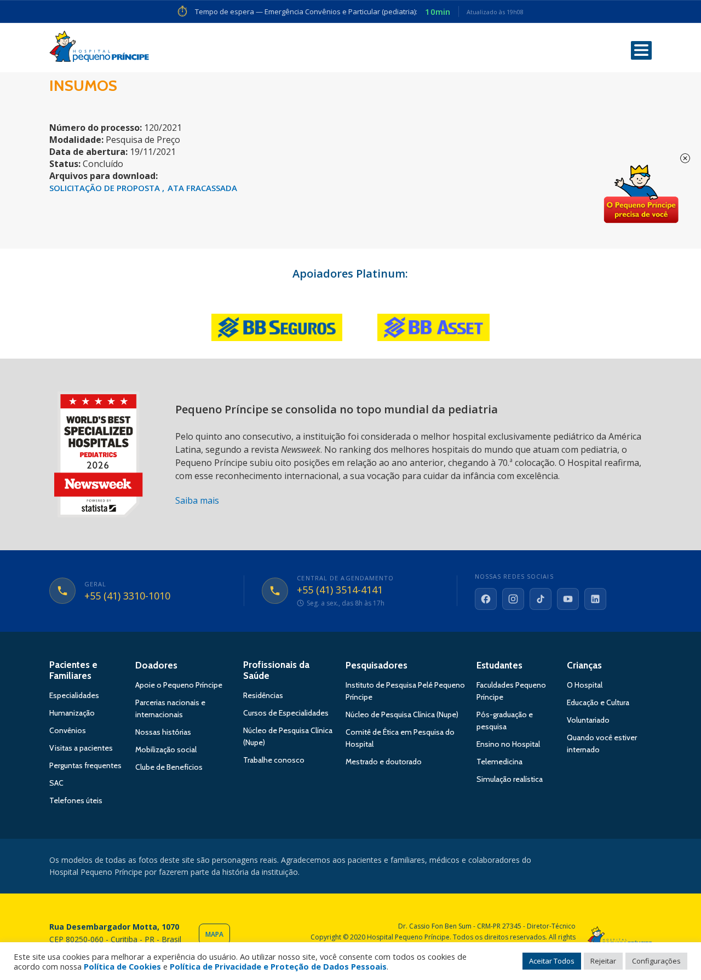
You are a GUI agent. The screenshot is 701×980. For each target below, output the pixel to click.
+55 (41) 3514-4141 (340, 590)
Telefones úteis (75, 800)
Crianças (584, 665)
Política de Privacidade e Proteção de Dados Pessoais (278, 966)
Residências (263, 695)
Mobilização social (166, 749)
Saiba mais (197, 500)
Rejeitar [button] (603, 961)
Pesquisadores (376, 665)
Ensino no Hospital (508, 744)
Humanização (72, 713)
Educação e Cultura (598, 702)
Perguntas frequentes (85, 765)
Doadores (156, 665)
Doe (641, 194)
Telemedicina (499, 761)
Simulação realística (509, 779)
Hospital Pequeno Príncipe (99, 49)
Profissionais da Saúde (276, 670)
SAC (56, 783)
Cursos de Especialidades (286, 713)
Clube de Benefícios (169, 767)
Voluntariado (588, 720)
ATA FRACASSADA (202, 187)
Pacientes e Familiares (73, 670)
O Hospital (584, 685)
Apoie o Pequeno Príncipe (178, 685)
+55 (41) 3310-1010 (127, 596)
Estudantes (499, 665)
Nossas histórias (163, 732)
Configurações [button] (656, 961)
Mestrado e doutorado (384, 761)
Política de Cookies (122, 966)
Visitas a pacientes (81, 748)
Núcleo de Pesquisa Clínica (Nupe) (402, 714)
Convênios (67, 730)
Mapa (214, 934)
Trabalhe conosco (273, 760)
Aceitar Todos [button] (551, 961)
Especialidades (74, 695)
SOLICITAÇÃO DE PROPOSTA (105, 187)
